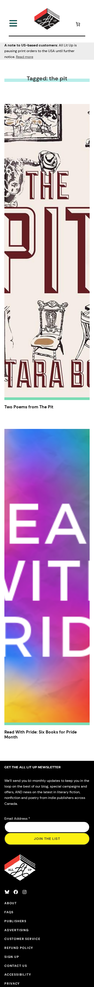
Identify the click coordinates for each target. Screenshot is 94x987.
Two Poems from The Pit (28, 406)
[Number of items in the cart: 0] (78, 24)
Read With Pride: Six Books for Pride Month (40, 735)
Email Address (17, 818)
